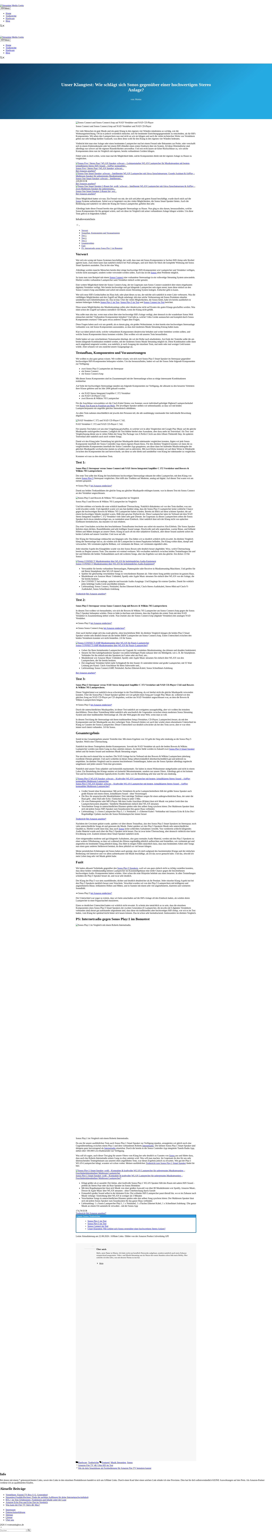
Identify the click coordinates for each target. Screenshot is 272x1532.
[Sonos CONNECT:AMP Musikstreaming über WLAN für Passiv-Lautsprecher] (112, 643)
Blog (8, 21)
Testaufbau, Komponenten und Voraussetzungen (100, 233)
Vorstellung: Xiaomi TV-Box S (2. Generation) (27, 1495)
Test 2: (84, 238)
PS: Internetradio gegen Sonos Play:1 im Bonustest (101, 248)
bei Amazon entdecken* (101, 486)
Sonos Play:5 (88, 478)
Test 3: (84, 240)
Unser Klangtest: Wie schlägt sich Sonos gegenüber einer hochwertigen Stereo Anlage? (126, 1228)
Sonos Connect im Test (154, 302)
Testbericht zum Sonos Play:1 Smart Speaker (166, 1163)
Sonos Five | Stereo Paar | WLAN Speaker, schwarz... (100, 168)
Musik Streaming (118, 1462)
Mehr (101, 1263)
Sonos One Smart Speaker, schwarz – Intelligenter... (99, 178)
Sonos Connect (116, 277)
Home (8, 13)
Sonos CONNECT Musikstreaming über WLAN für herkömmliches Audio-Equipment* (115, 564)
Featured (106, 1462)
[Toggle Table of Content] (78, 225)
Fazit (83, 246)
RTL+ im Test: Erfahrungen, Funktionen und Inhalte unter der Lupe (36, 1500)
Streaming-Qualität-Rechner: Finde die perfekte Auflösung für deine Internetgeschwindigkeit (47, 1497)
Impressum (10, 1510)
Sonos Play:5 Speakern (127, 868)
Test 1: (84, 235)
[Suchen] (29, 1530)
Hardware (10, 18)
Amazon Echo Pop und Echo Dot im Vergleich (27, 1502)
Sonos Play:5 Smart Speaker (182, 749)
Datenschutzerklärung (15, 1512)
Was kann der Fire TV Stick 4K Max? (23, 1505)
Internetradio (148, 1145)
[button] (2, 26)
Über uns (10, 1520)
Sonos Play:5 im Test (129, 302)
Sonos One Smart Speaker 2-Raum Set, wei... (96, 191)
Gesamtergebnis (87, 243)
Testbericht (81, 594)
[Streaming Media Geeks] (12, 5)
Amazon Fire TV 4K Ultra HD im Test (95, 1465)
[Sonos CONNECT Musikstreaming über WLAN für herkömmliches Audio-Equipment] (116, 561)
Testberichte (11, 16)
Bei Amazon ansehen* (86, 171)
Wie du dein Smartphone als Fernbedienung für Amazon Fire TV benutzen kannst (114, 1468)
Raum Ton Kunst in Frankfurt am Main (97, 405)
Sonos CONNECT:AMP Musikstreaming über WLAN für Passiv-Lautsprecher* (112, 645)
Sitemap (9, 1515)
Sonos (78, 201)
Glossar (9, 1517)
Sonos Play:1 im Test (109, 302)
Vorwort (84, 230)
